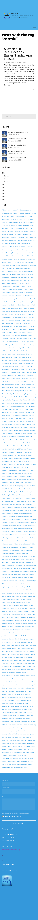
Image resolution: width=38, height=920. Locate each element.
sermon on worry (17, 725)
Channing (23, 286)
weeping (4, 761)
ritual (9, 709)
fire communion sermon (19, 633)
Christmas (4, 299)
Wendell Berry (18, 568)
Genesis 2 (16, 329)
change (13, 602)
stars (20, 737)
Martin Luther (17, 394)
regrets (29, 700)
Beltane (14, 274)
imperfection (5, 654)
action (11, 584)
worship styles (18, 767)
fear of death (5, 630)
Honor (13, 345)
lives (34, 666)
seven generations (10, 728)
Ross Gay (4, 455)
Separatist (4, 464)
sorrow (28, 731)
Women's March (22, 578)
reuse (24, 706)
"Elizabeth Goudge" (24, 213)
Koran (17, 366)
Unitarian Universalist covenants (23, 528)
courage (26, 611)
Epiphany (10, 314)
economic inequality (21, 623)
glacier (3, 645)
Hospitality (19, 345)
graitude (17, 645)
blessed (15, 593)
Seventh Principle (14, 464)
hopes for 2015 (26, 648)
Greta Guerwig (6, 335)
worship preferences (7, 767)
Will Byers (4, 574)
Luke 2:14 (26, 381)
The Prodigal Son (14, 492)
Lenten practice (6, 369)
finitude (10, 633)
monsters (16, 676)
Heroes (23, 342)
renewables (18, 703)
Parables (10, 430)
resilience (4, 706)
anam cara (29, 584)
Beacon (8, 274)
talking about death (20, 743)
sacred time (22, 712)
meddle (33, 669)
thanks (10, 746)
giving (30, 642)
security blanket (21, 715)
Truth (33, 501)
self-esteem (19, 718)
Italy (27, 351)
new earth (4, 679)
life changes (5, 666)
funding (22, 639)
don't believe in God (20, 620)
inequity (26, 654)
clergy (21, 605)
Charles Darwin (28, 289)
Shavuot (27, 464)
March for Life (30, 384)
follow (6, 636)
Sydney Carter (19, 483)
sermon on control (15, 722)
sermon (25, 725)
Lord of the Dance (20, 375)
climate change (28, 605)
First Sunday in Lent (7, 323)
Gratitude (29, 332)
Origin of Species (28, 418)
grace (12, 645)
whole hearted (12, 761)
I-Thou (24, 348)
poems (10, 688)
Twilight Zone (5, 504)
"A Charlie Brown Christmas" (10, 210)
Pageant (4, 421)
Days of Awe (9, 302)
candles (23, 599)
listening (29, 666)
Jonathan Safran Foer (14, 360)
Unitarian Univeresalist (25, 513)
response (11, 706)
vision (26, 755)
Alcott (23, 256)
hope (32, 648)
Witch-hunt (25, 574)
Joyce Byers (5, 363)
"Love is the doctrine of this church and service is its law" (18, 225)
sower (33, 731)
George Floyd (24, 329)
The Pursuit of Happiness (27, 492)
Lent (22, 369)
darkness (28, 614)
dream (29, 620)
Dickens (24, 302)
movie (28, 676)
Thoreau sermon (23, 495)
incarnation (13, 654)
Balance (4, 271)
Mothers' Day (5, 406)
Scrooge (18, 461)
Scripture (12, 461)
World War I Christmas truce (10, 581)
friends (17, 639)
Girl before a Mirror (11, 332)
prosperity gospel (13, 697)
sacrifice (29, 712)
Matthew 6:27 (28, 397)
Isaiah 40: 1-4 (21, 351)
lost (3, 669)
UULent (25, 507)
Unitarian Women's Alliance (17, 550)
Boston (4, 280)
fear (11, 630)
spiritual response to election (20, 734)
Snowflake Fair (13, 470)
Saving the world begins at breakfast (19, 458)
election (30, 623)
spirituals (15, 737)
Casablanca (15, 286)
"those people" (6, 237)
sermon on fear (25, 722)
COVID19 (21, 283)
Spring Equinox (16, 473)
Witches (31, 574)
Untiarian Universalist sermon (26, 556)
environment (17, 627)
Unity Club (25, 553)
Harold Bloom (27, 338)
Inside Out (13, 351)
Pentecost (17, 433)
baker (3, 590)
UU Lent (12, 504)
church (11, 605)
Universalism (5, 556)
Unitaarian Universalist (16, 510)
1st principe (20, 237)
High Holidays (30, 342)
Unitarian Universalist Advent (24, 516)
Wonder (30, 578)
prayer (14, 694)
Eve (13, 317)
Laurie (22, 366)
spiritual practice (6, 734)
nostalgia (21, 679)
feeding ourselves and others (21, 630)
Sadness (10, 455)
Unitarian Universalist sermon (15, 541)
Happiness (19, 338)
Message (4, 797)
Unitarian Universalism (8, 516)
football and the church (15, 636)
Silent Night (16, 467)
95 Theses (11, 247)
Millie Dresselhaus (12, 403)
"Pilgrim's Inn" (5, 228)
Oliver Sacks (18, 418)
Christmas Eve (20, 296)
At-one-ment (8, 268)
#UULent (13, 237)
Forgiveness (26, 323)
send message (19, 823)
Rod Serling (19, 452)
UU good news (20, 504)
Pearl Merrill (9, 433)
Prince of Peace (11, 437)
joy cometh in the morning (14, 660)
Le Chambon (28, 366)
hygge (24, 651)
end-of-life (10, 627)
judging (28, 660)
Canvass (27, 283)
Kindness (11, 366)
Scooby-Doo (5, 461)
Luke (32, 381)
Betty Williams (25, 274)
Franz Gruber (14, 326)
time (32, 749)
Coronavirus (19, 299)
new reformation (13, 679)
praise (9, 694)
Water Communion (7, 568)
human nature (10, 651)
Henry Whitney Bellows (12, 342)
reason (4, 700)
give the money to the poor (19, 642)
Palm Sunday (11, 421)
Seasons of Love (27, 461)
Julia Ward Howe (17, 363)
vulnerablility (14, 758)
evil (23, 627)
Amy (23, 262)
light (24, 666)
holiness (14, 648)
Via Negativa (10, 565)
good (8, 645)
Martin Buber (28, 391)
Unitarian (18, 553)
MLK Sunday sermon (8, 384)
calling (30, 596)
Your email (5, 788)
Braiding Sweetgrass (13, 280)
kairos (3, 663)
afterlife (22, 584)
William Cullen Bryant (14, 574)
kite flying (9, 663)
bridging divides (6, 596)
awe (20, 587)
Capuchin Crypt (6, 286)
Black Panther (6, 277)
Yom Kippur (22, 581)
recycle (18, 700)
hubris (3, 651)
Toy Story (8, 498)
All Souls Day (30, 256)
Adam (3, 256)
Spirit (9, 473)
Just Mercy (5, 366)
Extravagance (19, 317)
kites (14, 663)
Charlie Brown (28, 293)
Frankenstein (5, 326)
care (8, 602)
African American (16, 256)
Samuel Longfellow (26, 455)
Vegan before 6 (6, 562)
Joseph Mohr (25, 360)
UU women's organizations (14, 507)
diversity (17, 617)
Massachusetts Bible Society (15, 397)
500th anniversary (22, 244)
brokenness (23, 596)
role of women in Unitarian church (22, 709)
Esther (24, 314)
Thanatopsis (28, 483)
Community (12, 299)
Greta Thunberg (15, 335)
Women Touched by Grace (9, 578)
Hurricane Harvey (29, 345)
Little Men (29, 372)
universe (20, 755)
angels (3, 587)
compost (8, 611)
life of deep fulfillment (16, 666)
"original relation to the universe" (23, 234)
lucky (9, 669)
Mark (3, 391)
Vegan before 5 (30, 559)
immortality (30, 651)
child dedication (20, 602)
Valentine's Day (20, 559)
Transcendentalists (29, 498)
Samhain (17, 455)
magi (13, 669)
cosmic (14, 611)
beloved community (18, 590)
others (16, 682)
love (6, 669)
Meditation (8, 400)
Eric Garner (18, 314)
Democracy (17, 302)
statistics (28, 737)
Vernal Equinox (20, 562)
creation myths (6, 614)
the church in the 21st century (21, 746)
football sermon (27, 636)
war (20, 758)
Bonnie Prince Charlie (27, 277)
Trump (29, 501)
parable (21, 682)
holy (19, 648)
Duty (8, 305)
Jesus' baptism (21, 354)
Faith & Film (27, 317)
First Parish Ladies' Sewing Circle (25, 320)
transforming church (7, 752)
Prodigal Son (21, 437)
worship (26, 767)
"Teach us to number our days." (19, 228)
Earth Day (14, 305)
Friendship (26, 326)
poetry (14, 688)
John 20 (15, 357)
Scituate (33, 458)
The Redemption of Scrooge (10, 495)
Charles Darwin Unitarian (15, 289)
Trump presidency (20, 501)
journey (4, 660)
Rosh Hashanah (28, 452)
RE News (23, 443)
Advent (8, 256)
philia (34, 685)
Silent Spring (24, 467)
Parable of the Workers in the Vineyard (17, 427)
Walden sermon (20, 565)
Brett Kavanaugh (24, 280)
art (12, 587)
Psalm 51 (12, 440)
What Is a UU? (27, 568)
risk (6, 709)
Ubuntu (33, 507)
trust (27, 752)
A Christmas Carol (20, 247)
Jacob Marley (11, 354)
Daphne (26, 299)
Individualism (5, 351)
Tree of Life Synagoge (8, 501)
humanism (19, 651)
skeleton (4, 731)
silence (25, 728)
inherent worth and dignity (15, 657)
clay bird (16, 605)
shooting (19, 728)
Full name (5, 780)
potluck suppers (19, 691)
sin (29, 728)
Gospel (24, 332)
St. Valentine (25, 473)
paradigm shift (29, 682)
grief (22, 645)
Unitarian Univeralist (12, 513)
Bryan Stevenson (12, 283)
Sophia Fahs (22, 470)
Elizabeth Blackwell (29, 311)
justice (33, 660)
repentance (26, 703)
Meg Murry (15, 400)
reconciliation (10, 700)
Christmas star (29, 296)
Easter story (14, 308)
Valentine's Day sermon (8, 559)
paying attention (6, 685)
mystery (33, 676)
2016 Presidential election (24, 240)
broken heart (15, 596)
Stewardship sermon (12, 476)
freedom (11, 639)
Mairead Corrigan (20, 384)
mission (18, 672)
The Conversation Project (15, 489)
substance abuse (15, 740)
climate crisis (5, 608)
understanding (13, 755)
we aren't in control (27, 758)
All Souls (4, 259)
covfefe (32, 611)
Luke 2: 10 (19, 381)
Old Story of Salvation (8, 418)
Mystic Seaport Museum (17, 406)
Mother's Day (31, 403)
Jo (10, 363)
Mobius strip (22, 403)
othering (11, 682)
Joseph (32, 360)
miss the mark (11, 672)
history (9, 648)
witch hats (8, 764)
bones (21, 593)
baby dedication (26, 587)
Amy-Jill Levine (16, 262)
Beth (18, 274)
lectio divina (31, 663)
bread (25, 593)
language (19, 663)
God (19, 332)
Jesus (28, 354)
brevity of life (32, 593)
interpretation (28, 657)
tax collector (30, 743)
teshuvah (4, 746)
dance (23, 614)
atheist (16, 587)
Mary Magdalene (27, 394)
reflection (23, 700)
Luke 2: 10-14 (11, 381)
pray (18, 694)
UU (29, 507)
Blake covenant (15, 277)
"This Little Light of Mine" (21, 231)
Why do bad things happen (28, 571)
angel (8, 587)
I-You (28, 348)
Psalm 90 (19, 440)
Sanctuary (4, 458)
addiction (16, 584)
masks (18, 669)
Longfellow (10, 375)
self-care (11, 718)
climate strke (13, 608)
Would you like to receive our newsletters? (15, 813)
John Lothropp (23, 357)
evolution (28, 627)
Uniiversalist (5, 510)
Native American (13, 409)
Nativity (21, 409)
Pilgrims (29, 433)
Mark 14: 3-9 (31, 388)
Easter (21, 308)
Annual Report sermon (22, 265)
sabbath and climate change (10, 712)
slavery (10, 731)
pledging (4, 688)
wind (18, 761)
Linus (23, 372)
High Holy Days (6, 345)
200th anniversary (30, 237)
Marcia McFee (14, 388)
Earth (19, 305)
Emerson (4, 314)
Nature (26, 409)
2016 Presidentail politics (9, 240)
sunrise (30, 740)
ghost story (7, 642)
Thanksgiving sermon (8, 486)
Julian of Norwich (28, 363)
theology (26, 749)
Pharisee (23, 433)
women (30, 764)
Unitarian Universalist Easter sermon (19, 522)
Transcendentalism (17, 498)
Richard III (11, 452)
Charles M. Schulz (17, 293)
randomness (27, 697)
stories (3, 740)
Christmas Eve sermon (8, 296)
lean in (25, 663)
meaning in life (25, 669)
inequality (20, 654)
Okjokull (31, 415)
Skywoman (5, 470)
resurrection (18, 706)
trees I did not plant (19, 752)
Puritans (17, 443)
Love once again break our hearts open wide (19, 378)
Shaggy (22, 464)
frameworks (5, 639)
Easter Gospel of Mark (28, 305)
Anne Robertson (10, 265)
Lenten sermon (16, 369)
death (8, 617)
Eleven (8, 311)
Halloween (5, 338)
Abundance (32, 253)
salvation (4, 715)
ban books (9, 590)
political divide (30, 688)
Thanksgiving (19, 486)
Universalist (13, 556)
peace (21, 685)
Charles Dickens (6, 293)
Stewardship (22, 476)
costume (20, 611)
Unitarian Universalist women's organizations (14, 547)
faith (33, 627)
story (8, 740)
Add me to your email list (13, 816)
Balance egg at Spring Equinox (22, 268)
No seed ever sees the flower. (19, 415)
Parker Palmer (18, 430)
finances (4, 633)
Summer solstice (11, 479)
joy (24, 660)
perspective (28, 685)
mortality (22, 676)
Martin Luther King (7, 394)
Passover (26, 430)
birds (27, 590)
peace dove (15, 685)
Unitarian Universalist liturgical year (12, 532)
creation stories (15, 614)
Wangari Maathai (31, 565)
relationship (5, 703)
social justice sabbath (19, 731)
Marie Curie (23, 388)
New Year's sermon (12, 412)
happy (26, 645)
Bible (31, 274)
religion (12, 703)
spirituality (8, 737)
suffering (23, 740)
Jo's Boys (9, 357)
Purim (24, 440)
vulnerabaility (5, 758)
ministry (4, 672)
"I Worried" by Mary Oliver (18, 219)
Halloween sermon (26, 335)
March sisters (5, 388)
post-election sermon (8, 691)
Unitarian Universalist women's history (24, 544)
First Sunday (17, 323)
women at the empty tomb (19, 764)
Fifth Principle (10, 320)
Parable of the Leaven (14, 424)
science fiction (12, 715)
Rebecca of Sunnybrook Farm (15, 446)
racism (21, 697)
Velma (13, 562)
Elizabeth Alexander (17, 311)
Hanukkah (12, 338)
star (24, 737)
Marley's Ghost (10, 391)
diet (12, 617)
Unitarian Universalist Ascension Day (12, 519)
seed (28, 715)
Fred (20, 326)
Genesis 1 (9, 329)
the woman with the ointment (15, 749)
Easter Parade (6, 308)
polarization (21, 688)
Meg (21, 400)
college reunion (22, 608)
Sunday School (21, 479)
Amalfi (9, 262)
